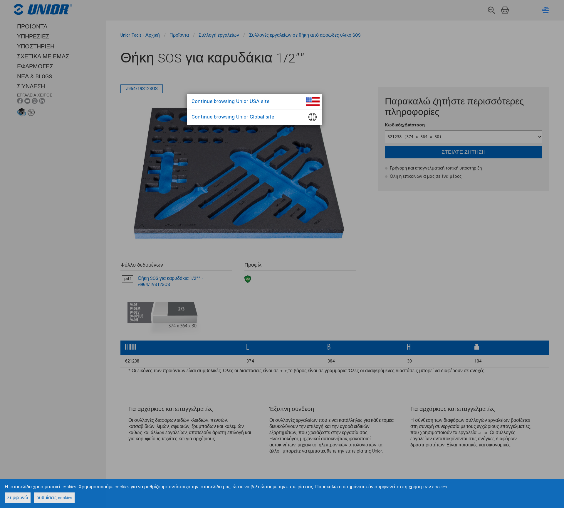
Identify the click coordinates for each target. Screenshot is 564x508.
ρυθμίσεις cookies (54, 498)
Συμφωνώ (17, 498)
